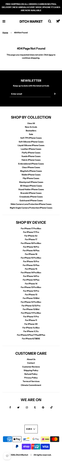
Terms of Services (31, 381)
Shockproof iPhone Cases (31, 182)
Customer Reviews (31, 366)
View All (31, 123)
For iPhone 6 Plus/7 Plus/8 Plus (31, 335)
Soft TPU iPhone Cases (31, 138)
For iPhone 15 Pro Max (31, 258)
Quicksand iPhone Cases (31, 200)
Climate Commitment (31, 385)
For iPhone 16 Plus (31, 250)
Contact (31, 363)
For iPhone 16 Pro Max (31, 243)
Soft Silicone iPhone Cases (31, 141)
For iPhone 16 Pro (31, 247)
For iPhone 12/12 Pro (31, 305)
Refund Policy (31, 374)
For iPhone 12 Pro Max (31, 302)
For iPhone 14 (31, 283)
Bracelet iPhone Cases (31, 193)
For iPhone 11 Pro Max (31, 313)
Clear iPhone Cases (31, 167)
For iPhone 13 (31, 294)
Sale (31, 134)
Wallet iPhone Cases (31, 174)
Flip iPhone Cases (31, 178)
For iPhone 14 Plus (31, 280)
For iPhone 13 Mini (31, 298)
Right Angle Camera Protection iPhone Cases (31, 207)
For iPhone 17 (31, 239)
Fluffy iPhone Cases (31, 152)
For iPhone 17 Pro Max (31, 228)
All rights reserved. (42, 455)
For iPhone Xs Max (31, 327)
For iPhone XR (31, 324)
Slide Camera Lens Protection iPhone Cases (31, 204)
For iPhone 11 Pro (31, 316)
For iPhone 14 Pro (31, 276)
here (51, 54)
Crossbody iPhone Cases (31, 196)
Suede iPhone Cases (31, 156)
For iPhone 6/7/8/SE (31, 338)
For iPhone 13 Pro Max (31, 287)
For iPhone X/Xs (31, 331)
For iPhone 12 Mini (31, 309)
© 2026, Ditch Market (18, 455)
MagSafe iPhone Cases (31, 171)
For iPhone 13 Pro (31, 291)
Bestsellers (31, 130)
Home (5, 32)
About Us (31, 359)
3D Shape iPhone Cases (31, 185)
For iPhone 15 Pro (31, 261)
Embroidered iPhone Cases (31, 163)
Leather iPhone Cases (31, 149)
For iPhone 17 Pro (31, 232)
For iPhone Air (31, 235)
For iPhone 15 (31, 269)
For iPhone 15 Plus (31, 265)
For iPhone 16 (31, 254)
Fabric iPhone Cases (31, 160)
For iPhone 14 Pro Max (31, 272)
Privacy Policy (31, 377)
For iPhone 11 (31, 320)
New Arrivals (31, 127)
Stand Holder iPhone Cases (31, 189)
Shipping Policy (31, 370)
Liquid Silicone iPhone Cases (31, 145)
